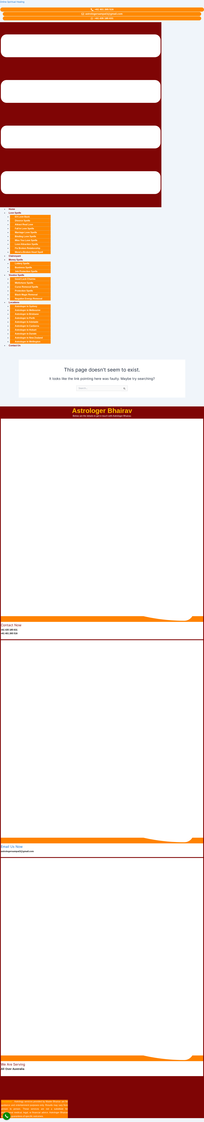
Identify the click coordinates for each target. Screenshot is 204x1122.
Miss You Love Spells (26, 240)
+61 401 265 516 (9, 633)
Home (12, 209)
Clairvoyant (15, 256)
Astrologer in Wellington (27, 341)
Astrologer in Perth (25, 318)
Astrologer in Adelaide (26, 322)
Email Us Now (12, 847)
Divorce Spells (22, 220)
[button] (80, 114)
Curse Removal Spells (26, 287)
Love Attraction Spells (26, 244)
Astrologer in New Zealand (29, 338)
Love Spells (15, 213)
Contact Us (15, 345)
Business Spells (23, 267)
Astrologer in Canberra (27, 326)
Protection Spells (24, 291)
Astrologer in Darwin (25, 334)
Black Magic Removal (26, 294)
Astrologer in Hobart (25, 330)
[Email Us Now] (102, 840)
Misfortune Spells (24, 283)
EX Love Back (22, 217)
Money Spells (16, 260)
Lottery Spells (22, 263)
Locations (14, 302)
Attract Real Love (24, 224)
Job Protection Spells (26, 271)
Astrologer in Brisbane (27, 314)
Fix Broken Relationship (27, 248)
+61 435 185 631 (9, 630)
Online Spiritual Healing (12, 1)
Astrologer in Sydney (26, 306)
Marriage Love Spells (26, 232)
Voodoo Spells (16, 275)
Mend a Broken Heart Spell (29, 252)
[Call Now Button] (6, 1116)
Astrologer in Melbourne (27, 310)
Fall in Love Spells (24, 228)
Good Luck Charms (25, 279)
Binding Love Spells (25, 236)
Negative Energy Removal (28, 298)
